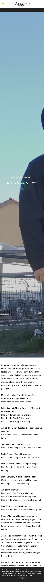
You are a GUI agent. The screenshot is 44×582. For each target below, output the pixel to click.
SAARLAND (27, 177)
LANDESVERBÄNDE (17, 177)
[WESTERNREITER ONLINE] (22, 4)
